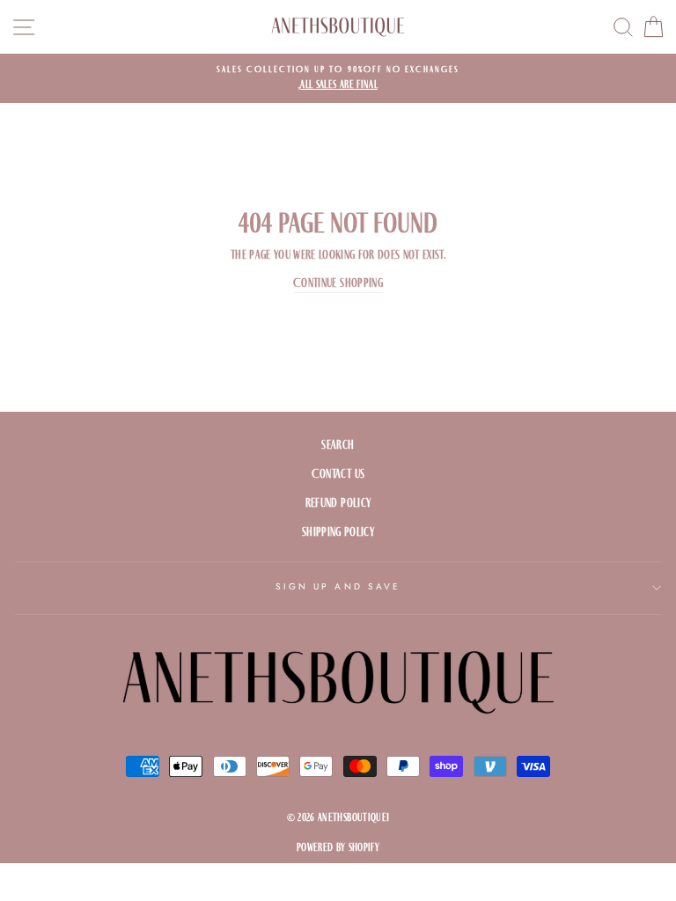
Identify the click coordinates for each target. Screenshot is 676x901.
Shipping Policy (338, 531)
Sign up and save (338, 586)
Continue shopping (338, 282)
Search (337, 444)
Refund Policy (338, 502)
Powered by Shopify (338, 847)
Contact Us (338, 473)
